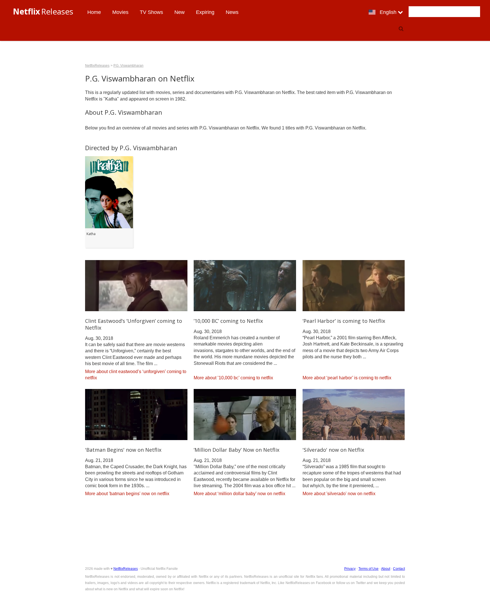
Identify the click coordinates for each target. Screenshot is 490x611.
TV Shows (151, 12)
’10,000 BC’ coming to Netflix (228, 320)
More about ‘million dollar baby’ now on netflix (239, 493)
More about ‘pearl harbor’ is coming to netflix (347, 377)
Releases (43, 11)
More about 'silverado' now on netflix (339, 493)
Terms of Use (368, 569)
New (179, 12)
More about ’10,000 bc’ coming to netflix (233, 377)
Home (94, 12)
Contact (399, 569)
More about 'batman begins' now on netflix (127, 493)
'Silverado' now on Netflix (333, 449)
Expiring (205, 12)
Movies (120, 12)
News (232, 12)
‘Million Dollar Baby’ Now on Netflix (236, 449)
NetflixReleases (97, 66)
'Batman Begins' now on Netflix (123, 449)
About (385, 569)
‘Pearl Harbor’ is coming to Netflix (344, 320)
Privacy (350, 569)
